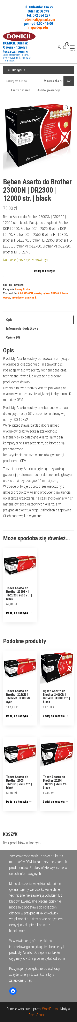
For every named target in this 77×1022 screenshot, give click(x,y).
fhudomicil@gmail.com (38, 19)
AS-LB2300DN (25, 293)
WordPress (50, 1009)
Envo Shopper (38, 1015)
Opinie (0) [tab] (13, 337)
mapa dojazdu (38, 27)
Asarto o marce (20, 90)
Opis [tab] (9, 320)
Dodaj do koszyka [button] (17, 612)
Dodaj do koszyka (44, 271)
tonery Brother (23, 289)
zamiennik (30, 297)
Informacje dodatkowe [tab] (22, 328)
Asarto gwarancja (48, 90)
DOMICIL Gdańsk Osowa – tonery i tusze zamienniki (15, 47)
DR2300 (55, 293)
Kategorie (18, 70)
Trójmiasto (17, 297)
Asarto (37, 293)
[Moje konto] (59, 47)
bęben (46, 293)
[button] (66, 107)
